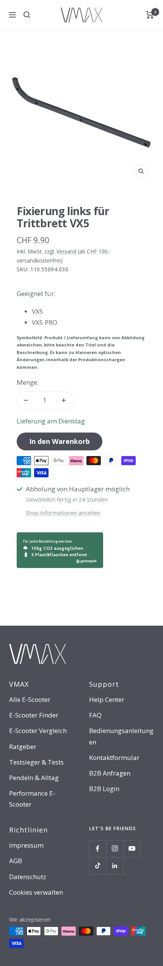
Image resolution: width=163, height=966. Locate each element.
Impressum (26, 845)
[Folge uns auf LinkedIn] (114, 865)
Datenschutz (27, 876)
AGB (15, 860)
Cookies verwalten (36, 892)
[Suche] (27, 14)
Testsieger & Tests (36, 762)
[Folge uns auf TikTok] (97, 865)
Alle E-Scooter (29, 699)
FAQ (95, 715)
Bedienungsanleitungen (121, 736)
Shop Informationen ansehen (63, 512)
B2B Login (104, 788)
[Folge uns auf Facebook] (97, 848)
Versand (66, 251)
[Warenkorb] (150, 15)
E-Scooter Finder (33, 715)
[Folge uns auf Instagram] (114, 848)
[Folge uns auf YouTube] (131, 848)
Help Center (106, 699)
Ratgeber (22, 746)
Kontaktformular (114, 757)
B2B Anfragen (109, 773)
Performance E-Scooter (32, 799)
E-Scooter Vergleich (38, 730)
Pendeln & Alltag (34, 777)
